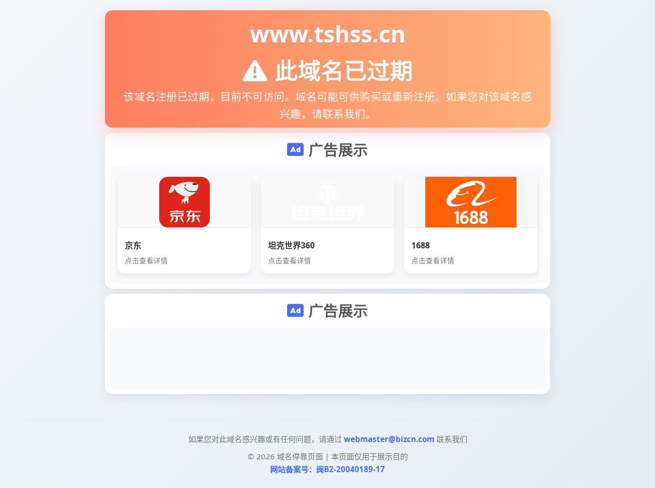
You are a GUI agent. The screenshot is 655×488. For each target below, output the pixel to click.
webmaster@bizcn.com (389, 439)
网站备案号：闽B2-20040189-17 (327, 469)
